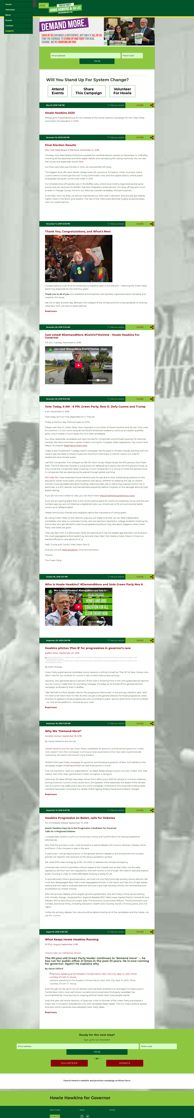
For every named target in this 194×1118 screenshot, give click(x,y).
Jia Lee (69, 748)
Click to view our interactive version (63, 953)
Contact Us (55, 1116)
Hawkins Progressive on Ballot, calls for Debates (80, 818)
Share (140, 105)
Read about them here (75, 445)
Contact (9, 26)
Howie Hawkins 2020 (60, 112)
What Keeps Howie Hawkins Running (72, 939)
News (8, 15)
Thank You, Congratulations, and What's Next (78, 231)
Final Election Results (60, 145)
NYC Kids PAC (52, 477)
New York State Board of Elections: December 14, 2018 (72, 150)
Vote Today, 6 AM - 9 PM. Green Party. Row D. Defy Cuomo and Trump (95, 406)
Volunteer (10, 10)
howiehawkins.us (66, 118)
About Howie (55, 1110)
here (81, 162)
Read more (51, 311)
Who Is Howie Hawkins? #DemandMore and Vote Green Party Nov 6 (94, 584)
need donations (70, 550)
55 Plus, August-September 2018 (61, 944)
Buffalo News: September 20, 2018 (62, 653)
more (42, 5)
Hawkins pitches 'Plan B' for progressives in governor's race (88, 648)
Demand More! (73, 765)
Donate (124, 1063)
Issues (9, 4)
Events (9, 20)
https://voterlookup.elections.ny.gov (117, 495)
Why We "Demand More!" (63, 731)
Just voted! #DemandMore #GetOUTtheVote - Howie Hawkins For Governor (92, 336)
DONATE (10, 31)
